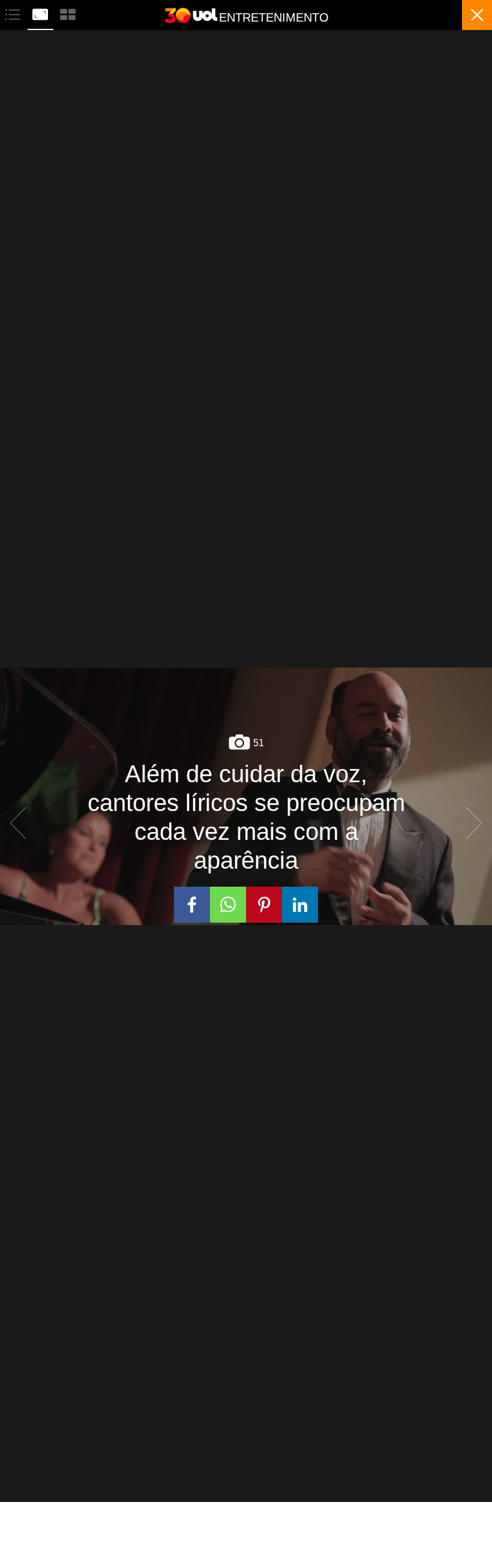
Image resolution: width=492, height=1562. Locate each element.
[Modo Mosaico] (67, 13)
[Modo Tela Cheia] (41, 13)
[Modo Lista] (14, 13)
